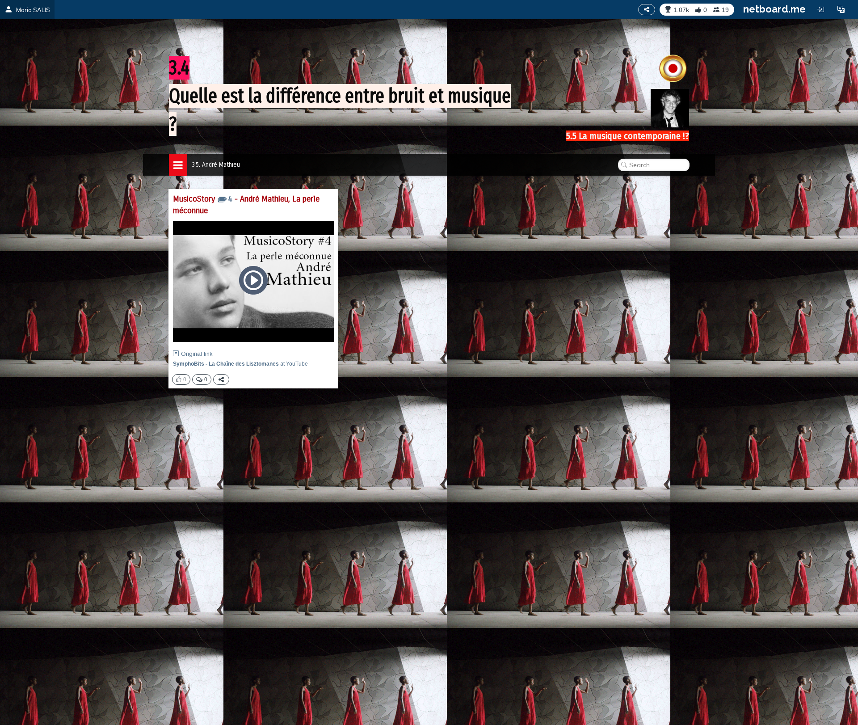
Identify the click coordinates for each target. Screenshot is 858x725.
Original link (197, 353)
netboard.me (774, 9)
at (240, 364)
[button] (841, 9)
